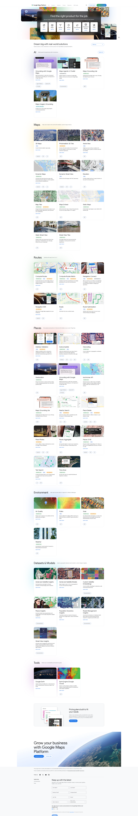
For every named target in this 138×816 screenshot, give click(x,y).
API (61, 156)
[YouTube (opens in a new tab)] (46, 774)
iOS (43, 156)
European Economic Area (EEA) (73, 770)
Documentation (64, 86)
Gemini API (48, 83)
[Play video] (119, 37)
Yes (54, 809)
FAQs (35, 783)
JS (48, 156)
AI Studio (38, 86)
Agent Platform (40, 83)
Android (38, 156)
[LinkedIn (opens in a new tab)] (40, 774)
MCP (85, 86)
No (57, 809)
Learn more (82, 770)
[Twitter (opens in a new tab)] (43, 774)
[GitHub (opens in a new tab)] (48, 774)
